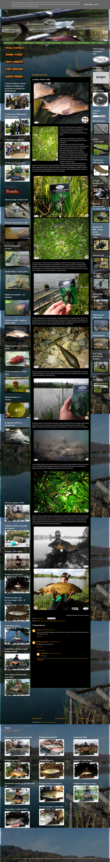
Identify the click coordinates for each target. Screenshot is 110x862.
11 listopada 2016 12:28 (48, 629)
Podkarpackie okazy (68, 42)
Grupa (93, 42)
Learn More (88, 4)
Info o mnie (18, 42)
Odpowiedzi (41, 650)
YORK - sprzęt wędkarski (54, 42)
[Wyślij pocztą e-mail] (48, 618)
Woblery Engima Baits (83, 42)
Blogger (95, 858)
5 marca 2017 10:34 (54, 641)
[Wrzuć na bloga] (50, 618)
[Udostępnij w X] (51, 618)
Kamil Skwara (44, 653)
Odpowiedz (39, 636)
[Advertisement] (60, 59)
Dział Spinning (40, 42)
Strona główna (9, 42)
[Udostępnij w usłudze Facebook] (53, 618)
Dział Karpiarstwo (29, 42)
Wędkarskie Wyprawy (42, 641)
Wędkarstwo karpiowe (59, 621)
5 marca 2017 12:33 (56, 653)
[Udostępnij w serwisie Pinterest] (55, 618)
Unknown (39, 629)
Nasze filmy (101, 42)
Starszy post (84, 718)
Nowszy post (37, 718)
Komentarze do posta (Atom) (47, 722)
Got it (96, 4)
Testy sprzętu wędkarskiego (45, 621)
